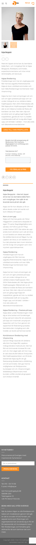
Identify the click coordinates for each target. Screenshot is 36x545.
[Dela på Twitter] (10, 177)
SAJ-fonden (22, 517)
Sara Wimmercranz (26, 432)
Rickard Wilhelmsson (26, 401)
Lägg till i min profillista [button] (9, 408)
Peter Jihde (10, 432)
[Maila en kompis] (14, 177)
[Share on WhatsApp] (3, 177)
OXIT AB (24, 542)
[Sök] (6, 3)
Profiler (27, 3)
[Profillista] (32, 3)
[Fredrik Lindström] (9, 391)
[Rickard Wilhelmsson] (26, 391)
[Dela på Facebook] (7, 177)
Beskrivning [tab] (5, 185)
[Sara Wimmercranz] (26, 422)
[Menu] (3, 3)
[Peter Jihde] (9, 422)
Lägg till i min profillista (16, 130)
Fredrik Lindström (9, 401)
